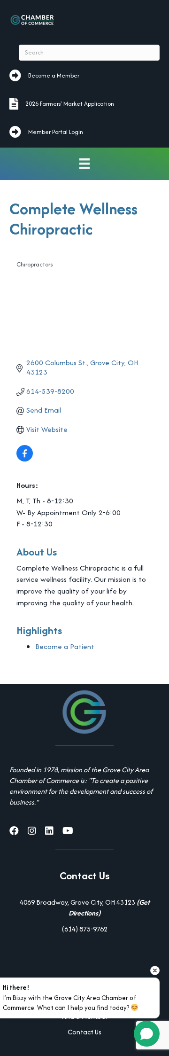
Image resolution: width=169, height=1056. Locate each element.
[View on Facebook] (24, 459)
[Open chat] (147, 1034)
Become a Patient (64, 646)
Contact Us (84, 1032)
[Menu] (84, 164)
